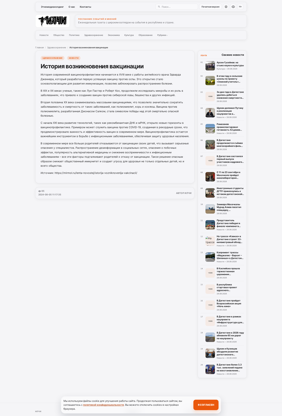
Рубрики (162, 35)
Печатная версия (210, 7)
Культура (129, 35)
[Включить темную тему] (226, 7)
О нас (72, 6)
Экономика (114, 35)
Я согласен (206, 404)
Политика (74, 35)
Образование (146, 35)
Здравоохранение (93, 35)
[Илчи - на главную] (52, 21)
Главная (39, 47)
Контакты (85, 6)
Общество (58, 35)
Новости (43, 35)
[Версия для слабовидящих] (233, 7)
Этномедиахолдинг (52, 6)
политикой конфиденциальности (103, 404)
